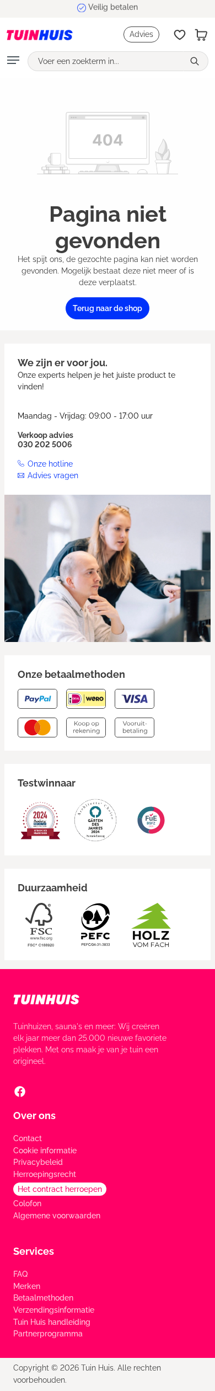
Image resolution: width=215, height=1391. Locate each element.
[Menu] (13, 61)
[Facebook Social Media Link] (19, 1091)
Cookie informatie (45, 1150)
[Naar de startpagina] (40, 34)
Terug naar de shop (107, 308)
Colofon (27, 1203)
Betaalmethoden (43, 1297)
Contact (27, 1138)
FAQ (20, 1274)
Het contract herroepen (60, 1189)
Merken (26, 1286)
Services (33, 1251)
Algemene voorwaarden (56, 1215)
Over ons (34, 1115)
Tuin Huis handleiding (51, 1322)
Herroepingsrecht (44, 1174)
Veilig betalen (113, 8)
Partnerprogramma (48, 1333)
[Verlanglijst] (180, 35)
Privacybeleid (38, 1162)
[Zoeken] (195, 61)
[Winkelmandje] (201, 35)
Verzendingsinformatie (53, 1310)
